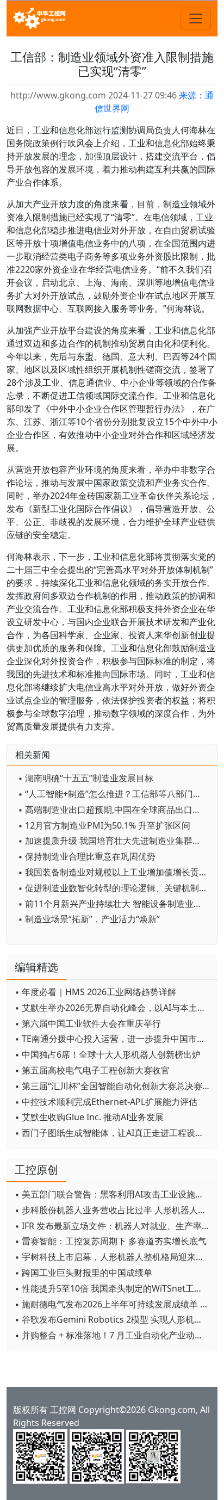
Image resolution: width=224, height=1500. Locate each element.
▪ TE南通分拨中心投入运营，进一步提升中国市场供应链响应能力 (113, 1039)
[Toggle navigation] (196, 18)
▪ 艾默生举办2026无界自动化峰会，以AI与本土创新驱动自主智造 (113, 1008)
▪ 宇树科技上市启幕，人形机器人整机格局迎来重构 (113, 1257)
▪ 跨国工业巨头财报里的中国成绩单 (83, 1273)
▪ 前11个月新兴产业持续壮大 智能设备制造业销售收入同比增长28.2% (114, 904)
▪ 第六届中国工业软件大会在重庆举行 (88, 1023)
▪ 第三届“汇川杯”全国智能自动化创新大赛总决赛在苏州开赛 (113, 1086)
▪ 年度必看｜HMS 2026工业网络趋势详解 (95, 992)
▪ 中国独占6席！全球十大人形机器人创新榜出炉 (108, 1054)
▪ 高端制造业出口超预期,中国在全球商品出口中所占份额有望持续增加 (114, 810)
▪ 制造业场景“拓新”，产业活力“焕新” (89, 919)
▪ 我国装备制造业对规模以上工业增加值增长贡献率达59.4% (114, 872)
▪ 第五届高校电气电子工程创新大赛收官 (92, 1070)
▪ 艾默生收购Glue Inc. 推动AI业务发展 (89, 1117)
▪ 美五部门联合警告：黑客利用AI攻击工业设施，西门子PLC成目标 (113, 1194)
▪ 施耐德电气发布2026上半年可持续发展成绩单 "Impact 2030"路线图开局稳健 (113, 1304)
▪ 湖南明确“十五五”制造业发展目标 (85, 778)
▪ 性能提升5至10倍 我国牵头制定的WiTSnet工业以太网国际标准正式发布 (113, 1288)
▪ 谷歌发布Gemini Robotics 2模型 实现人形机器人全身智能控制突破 (113, 1319)
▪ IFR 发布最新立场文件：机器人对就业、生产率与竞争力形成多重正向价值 (113, 1226)
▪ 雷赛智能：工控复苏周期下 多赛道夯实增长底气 (111, 1241)
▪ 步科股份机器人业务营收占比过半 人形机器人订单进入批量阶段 (113, 1210)
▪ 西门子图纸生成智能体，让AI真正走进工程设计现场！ (113, 1133)
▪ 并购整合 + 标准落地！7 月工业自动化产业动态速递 (113, 1335)
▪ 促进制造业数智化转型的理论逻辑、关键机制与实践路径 (114, 888)
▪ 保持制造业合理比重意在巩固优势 (86, 856)
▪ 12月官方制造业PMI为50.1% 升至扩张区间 (104, 825)
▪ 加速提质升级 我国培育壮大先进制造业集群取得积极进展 (114, 841)
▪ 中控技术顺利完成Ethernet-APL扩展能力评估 (106, 1102)
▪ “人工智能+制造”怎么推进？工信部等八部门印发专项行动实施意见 (114, 794)
